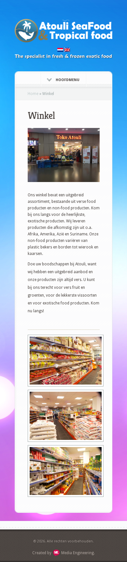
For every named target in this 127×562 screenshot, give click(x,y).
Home (33, 93)
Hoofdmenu (67, 80)
